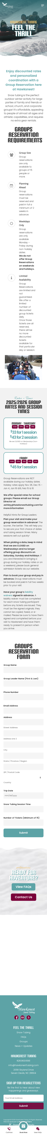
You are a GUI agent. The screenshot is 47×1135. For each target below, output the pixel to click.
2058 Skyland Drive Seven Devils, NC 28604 (23, 1071)
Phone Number (11, 692)
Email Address (11, 705)
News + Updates (23, 1046)
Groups (24, 1041)
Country (7, 782)
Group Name (10, 665)
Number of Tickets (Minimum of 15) (21, 817)
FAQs (23, 1037)
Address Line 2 (10, 738)
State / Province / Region (15, 761)
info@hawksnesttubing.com (24, 1065)
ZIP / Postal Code (12, 772)
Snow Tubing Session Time (17, 804)
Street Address (11, 727)
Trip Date (8, 790)
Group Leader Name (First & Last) (21, 678)
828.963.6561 (23, 1060)
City (5, 750)
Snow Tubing (23, 1032)
